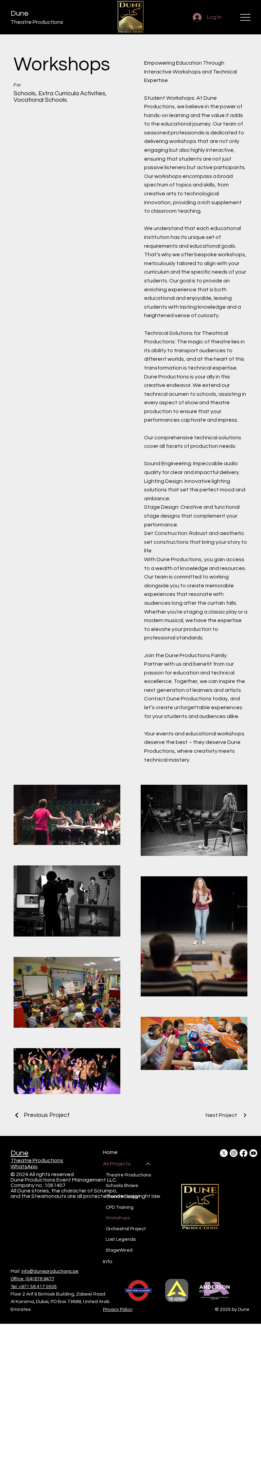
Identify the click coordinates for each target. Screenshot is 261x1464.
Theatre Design (123, 1196)
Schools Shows (122, 1185)
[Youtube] (253, 1153)
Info (107, 1261)
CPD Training (120, 1207)
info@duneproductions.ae (50, 1271)
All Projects (117, 1164)
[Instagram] (234, 1153)
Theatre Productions (37, 1160)
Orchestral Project (126, 1228)
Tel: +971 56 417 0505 (34, 1286)
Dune (20, 13)
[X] (224, 1153)
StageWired (119, 1250)
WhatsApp (24, 1166)
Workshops (118, 1218)
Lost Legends (121, 1239)
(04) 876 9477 (39, 1278)
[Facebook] (243, 1153)
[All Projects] (148, 1164)
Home (110, 1152)
